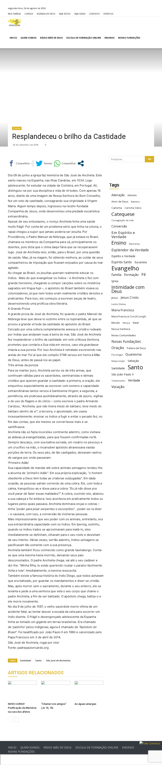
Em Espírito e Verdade (123, 234)
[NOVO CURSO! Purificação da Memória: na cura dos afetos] (22, 691)
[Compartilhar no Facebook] (19, 163)
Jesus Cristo (130, 297)
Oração (117, 348)
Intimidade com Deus (128, 289)
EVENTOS (108, 13)
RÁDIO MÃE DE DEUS (51, 37)
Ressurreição (118, 361)
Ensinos (16, 128)
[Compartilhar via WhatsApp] (65, 163)
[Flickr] (17, 3)
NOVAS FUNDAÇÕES (129, 37)
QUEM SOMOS (29, 37)
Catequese (123, 214)
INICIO (13, 37)
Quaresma (133, 354)
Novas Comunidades (123, 335)
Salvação (133, 361)
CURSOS (28, 13)
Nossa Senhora (120, 329)
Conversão (119, 226)
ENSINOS (110, 37)
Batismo (135, 201)
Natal (136, 322)
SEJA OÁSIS (79, 13)
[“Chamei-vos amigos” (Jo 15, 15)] (55, 691)
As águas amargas (85, 703)
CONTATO (94, 13)
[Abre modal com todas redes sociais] (80, 163)
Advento (132, 195)
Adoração (118, 195)
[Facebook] (11, 3)
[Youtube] (30, 3)
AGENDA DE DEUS (46, 13)
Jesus (114, 297)
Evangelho (125, 268)
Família (116, 275)
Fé (143, 274)
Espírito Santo (121, 262)
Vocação (117, 387)
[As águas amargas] (89, 691)
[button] (149, 38)
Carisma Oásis (133, 208)
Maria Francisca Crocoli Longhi (128, 316)
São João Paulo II (122, 374)
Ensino (118, 243)
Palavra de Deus (136, 348)
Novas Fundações (126, 341)
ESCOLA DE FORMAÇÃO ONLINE (83, 37)
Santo (38, 660)
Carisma (116, 208)
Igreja (114, 281)
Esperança (134, 243)
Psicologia (117, 354)
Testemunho (118, 380)
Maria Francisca (122, 310)
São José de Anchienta (58, 660)
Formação (131, 275)
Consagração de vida (122, 220)
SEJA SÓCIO (65, 13)
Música (126, 322)
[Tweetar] (44, 163)
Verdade (134, 380)
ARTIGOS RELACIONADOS (36, 672)
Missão (115, 322)
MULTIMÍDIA (14, 13)
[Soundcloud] (24, 3)
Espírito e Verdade (123, 256)
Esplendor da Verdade (130, 250)
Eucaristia (141, 262)
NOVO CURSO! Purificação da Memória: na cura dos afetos (22, 707)
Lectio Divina (118, 304)
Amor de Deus (119, 201)
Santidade (25, 660)
